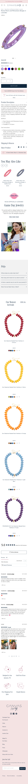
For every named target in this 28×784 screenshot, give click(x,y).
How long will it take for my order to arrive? (12, 277)
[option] (14, 36)
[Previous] (2, 165)
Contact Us (5, 730)
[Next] (6, 165)
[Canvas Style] (14, 6)
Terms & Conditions (11, 775)
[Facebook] (13, 714)
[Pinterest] (16, 714)
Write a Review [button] (14, 552)
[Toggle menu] (2, 5)
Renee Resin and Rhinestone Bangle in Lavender (14, 9)
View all (23, 302)
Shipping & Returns (7, 143)
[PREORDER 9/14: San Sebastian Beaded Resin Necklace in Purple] (14, 509)
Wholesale (4, 751)
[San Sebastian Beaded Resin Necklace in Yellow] (14, 370)
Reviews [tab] (3, 557)
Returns (4, 726)
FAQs (3, 723)
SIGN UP (22, 768)
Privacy (3, 775)
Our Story (4, 741)
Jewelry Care (5, 733)
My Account (5, 720)
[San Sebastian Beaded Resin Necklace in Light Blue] (14, 463)
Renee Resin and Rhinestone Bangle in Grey (20, 182)
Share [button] (4, 585)
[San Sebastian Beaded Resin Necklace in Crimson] (14, 324)
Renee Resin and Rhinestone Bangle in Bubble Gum (7, 182)
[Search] (5, 5)
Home (2, 9)
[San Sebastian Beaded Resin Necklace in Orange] (14, 416)
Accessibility (19, 775)
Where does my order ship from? (10, 273)
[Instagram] (11, 714)
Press (3, 747)
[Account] (22, 5)
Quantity (3, 77)
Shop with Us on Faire (7, 754)
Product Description (7, 102)
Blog (3, 744)
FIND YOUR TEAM (14, 217)
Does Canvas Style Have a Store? (10, 287)
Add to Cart (14, 86)
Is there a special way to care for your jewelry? (13, 282)
